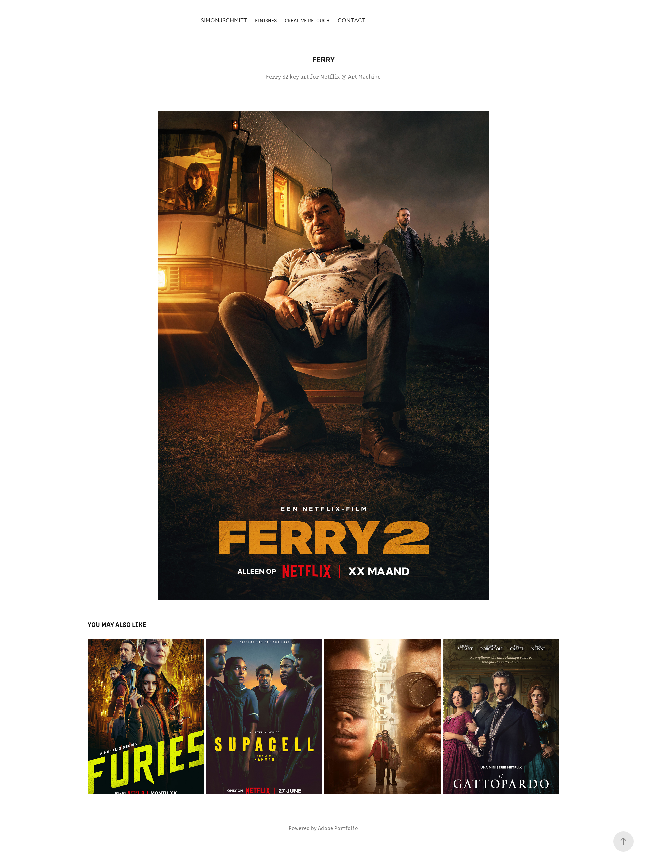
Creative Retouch (307, 20)
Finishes (266, 20)
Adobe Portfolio (338, 827)
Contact (351, 20)
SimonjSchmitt (224, 20)
